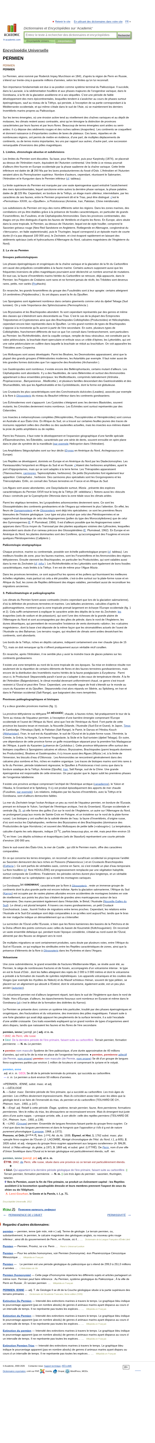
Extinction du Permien (17, 1315)
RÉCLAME (67, 1366)
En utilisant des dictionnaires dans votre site (98, 21)
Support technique (52, 1366)
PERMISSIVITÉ (116, 1214)
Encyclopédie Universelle (39, 41)
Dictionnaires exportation (14, 1371)
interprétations (65, 41)
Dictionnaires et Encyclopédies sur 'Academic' (58, 28)
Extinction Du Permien (17, 1300)
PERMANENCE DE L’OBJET (25, 1214)
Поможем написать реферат (37, 1209)
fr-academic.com (11, 39)
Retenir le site (63, 21)
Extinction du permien (17, 1330)
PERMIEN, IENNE (13, 1289)
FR (127, 21)
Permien (8, 1246)
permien (8, 1231)
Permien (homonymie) (17, 1275)
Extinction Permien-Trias (18, 1345)
